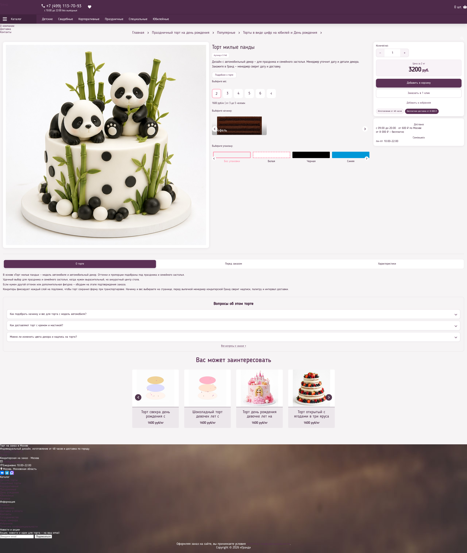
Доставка (5, 29)
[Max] (12, 474)
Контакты (5, 32)
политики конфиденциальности (268, 544)
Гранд (4, 4)
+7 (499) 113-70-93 (11, 452)
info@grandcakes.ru (14, 461)
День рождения (9, 492)
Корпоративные (9, 486)
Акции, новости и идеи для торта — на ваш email (29, 532)
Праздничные (8, 489)
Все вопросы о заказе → (233, 346)
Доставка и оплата (11, 511)
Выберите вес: (219, 81)
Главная (4, 505)
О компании (7, 26)
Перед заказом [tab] (233, 264)
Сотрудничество (9, 517)
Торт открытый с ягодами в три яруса (311, 414)
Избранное (6, 523)
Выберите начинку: (222, 111)
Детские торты (9, 480)
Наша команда (9, 520)
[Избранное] (89, 7)
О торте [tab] (80, 264)
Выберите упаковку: (222, 146)
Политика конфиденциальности (19, 526)
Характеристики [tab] (387, 264)
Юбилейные (7, 495)
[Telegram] (7, 474)
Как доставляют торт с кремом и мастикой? (36, 325)
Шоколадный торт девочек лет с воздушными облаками (207, 414)
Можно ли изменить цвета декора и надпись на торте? (43, 336)
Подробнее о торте (224, 75)
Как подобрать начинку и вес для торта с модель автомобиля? (48, 314)
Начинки (5, 498)
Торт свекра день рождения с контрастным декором (155, 414)
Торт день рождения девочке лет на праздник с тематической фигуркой (260, 414)
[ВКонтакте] (2, 474)
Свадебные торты (10, 483)
